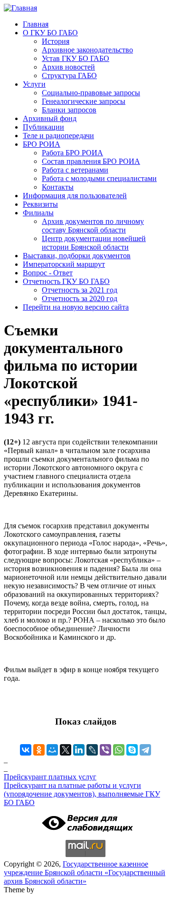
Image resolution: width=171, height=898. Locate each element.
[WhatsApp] (118, 750)
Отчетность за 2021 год (79, 290)
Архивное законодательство (87, 50)
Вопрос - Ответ (48, 273)
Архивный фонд (49, 118)
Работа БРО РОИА (72, 153)
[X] (65, 750)
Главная (35, 24)
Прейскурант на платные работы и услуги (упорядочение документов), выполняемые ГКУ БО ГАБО (82, 794)
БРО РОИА (41, 144)
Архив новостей (68, 67)
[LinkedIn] (79, 750)
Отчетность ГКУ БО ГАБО (66, 281)
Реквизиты (40, 204)
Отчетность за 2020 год (79, 298)
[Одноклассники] (39, 750)
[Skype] (132, 750)
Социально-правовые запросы (91, 93)
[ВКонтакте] (25, 750)
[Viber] (105, 750)
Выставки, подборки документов (77, 256)
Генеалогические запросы (83, 101)
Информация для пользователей (75, 196)
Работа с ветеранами (75, 170)
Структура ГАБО (69, 75)
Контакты (58, 187)
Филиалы (38, 213)
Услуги (34, 84)
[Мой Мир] (52, 750)
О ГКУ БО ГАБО (50, 33)
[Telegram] (145, 750)
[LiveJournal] (92, 750)
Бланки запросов (69, 110)
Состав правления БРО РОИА (91, 161)
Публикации (43, 127)
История (55, 41)
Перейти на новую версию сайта (76, 307)
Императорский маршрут (64, 264)
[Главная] (20, 8)
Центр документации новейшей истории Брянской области (94, 242)
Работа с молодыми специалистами (99, 178)
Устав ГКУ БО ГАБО (75, 58)
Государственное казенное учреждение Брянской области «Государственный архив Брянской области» (84, 872)
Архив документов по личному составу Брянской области (93, 225)
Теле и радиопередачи (58, 135)
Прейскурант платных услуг (50, 777)
